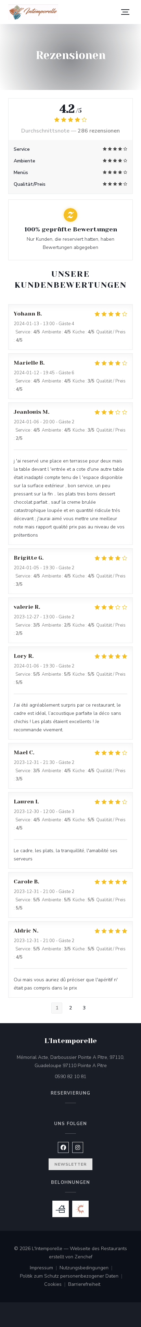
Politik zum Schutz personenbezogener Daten (72, 1276)
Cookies (56, 1285)
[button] (125, 12)
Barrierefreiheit (84, 1285)
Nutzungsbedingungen (87, 1268)
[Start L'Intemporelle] (33, 12)
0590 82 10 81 (70, 1076)
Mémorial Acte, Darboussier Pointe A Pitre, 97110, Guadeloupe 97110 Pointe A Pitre (75, 1061)
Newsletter (70, 1164)
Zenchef (83, 1257)
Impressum (45, 1268)
